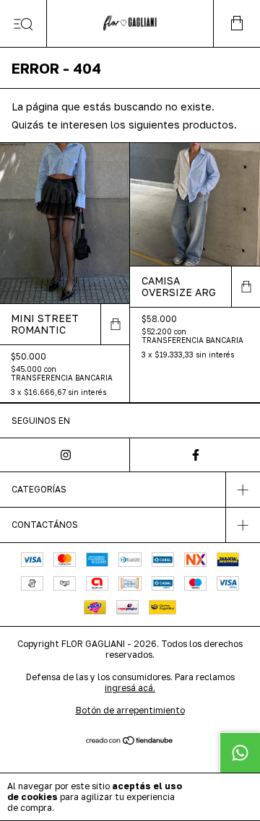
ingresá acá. (130, 687)
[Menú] (23, 23)
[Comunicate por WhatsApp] (240, 752)
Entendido (223, 796)
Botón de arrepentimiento (130, 710)
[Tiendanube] (130, 741)
